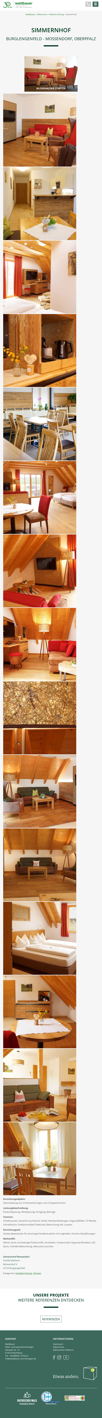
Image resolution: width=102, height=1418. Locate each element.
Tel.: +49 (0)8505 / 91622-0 (16, 1355)
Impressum (58, 1344)
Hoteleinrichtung (23, 1273)
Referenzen (51, 1319)
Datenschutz (58, 1347)
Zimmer (37, 1273)
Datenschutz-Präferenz (63, 1350)
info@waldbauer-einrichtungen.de (20, 1358)
